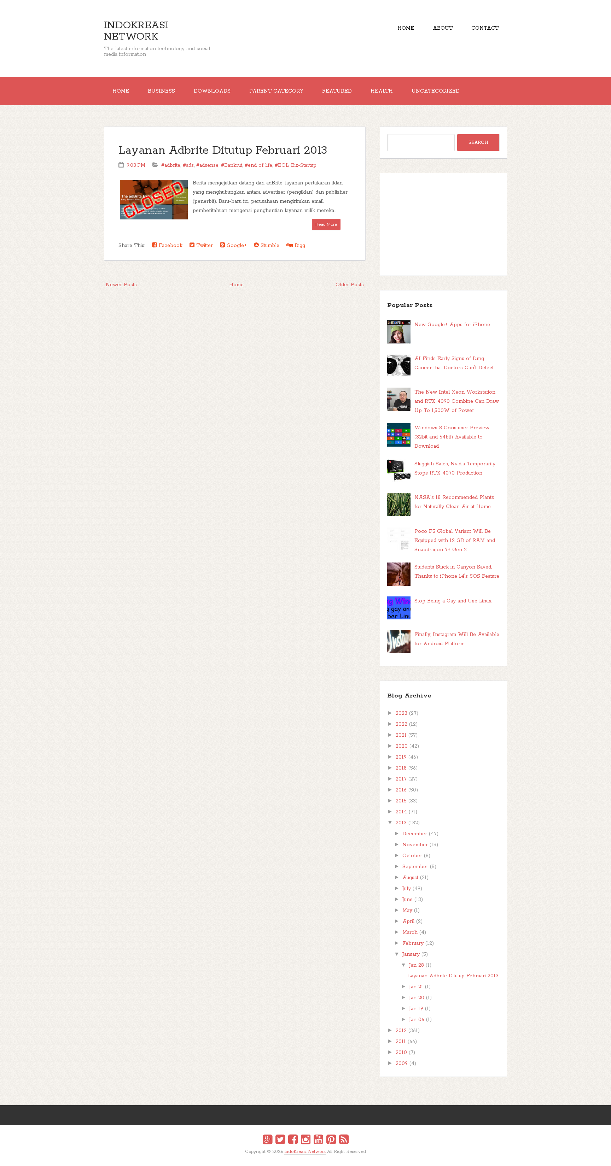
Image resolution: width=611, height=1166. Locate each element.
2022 (401, 724)
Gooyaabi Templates (313, 1156)
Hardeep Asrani (299, 1156)
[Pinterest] (331, 1140)
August (410, 877)
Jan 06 (416, 1020)
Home (405, 28)
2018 (401, 768)
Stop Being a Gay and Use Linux (452, 601)
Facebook (169, 245)
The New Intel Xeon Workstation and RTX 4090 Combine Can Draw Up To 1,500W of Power (456, 401)
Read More (326, 224)
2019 (401, 757)
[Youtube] (318, 1140)
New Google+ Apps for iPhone (452, 325)
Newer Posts (121, 285)
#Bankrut (231, 165)
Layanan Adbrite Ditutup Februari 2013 (222, 150)
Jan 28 (416, 965)
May (407, 910)
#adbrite (170, 165)
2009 (402, 1063)
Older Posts (350, 285)
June (407, 899)
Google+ (236, 245)
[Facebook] (293, 1140)
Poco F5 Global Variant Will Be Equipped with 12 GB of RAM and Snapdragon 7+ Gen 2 (454, 540)
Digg (299, 245)
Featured (337, 91)
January (411, 954)
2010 (401, 1052)
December (414, 834)
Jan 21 (416, 987)
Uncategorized (436, 91)
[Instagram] (305, 1140)
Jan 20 (416, 998)
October (412, 856)
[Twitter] (280, 1140)
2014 (401, 812)
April (408, 921)
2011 (401, 1041)
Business (161, 91)
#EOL (282, 165)
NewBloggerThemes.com (306, 1156)
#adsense (207, 165)
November (415, 845)
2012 (401, 1030)
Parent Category (276, 91)
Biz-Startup (303, 165)
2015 (401, 801)
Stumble (269, 245)
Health (382, 91)
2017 (401, 779)
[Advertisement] (443, 224)
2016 (401, 790)
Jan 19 (416, 1009)
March (410, 932)
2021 (401, 735)
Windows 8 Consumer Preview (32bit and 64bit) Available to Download (451, 437)
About (443, 28)
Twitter (203, 245)
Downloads (212, 91)
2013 (401, 823)
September (415, 867)
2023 (401, 713)
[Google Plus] (267, 1140)
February (413, 943)
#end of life (258, 165)
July (406, 888)
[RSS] (344, 1140)
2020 (402, 746)
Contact (485, 28)
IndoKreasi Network (136, 31)
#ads (188, 165)
